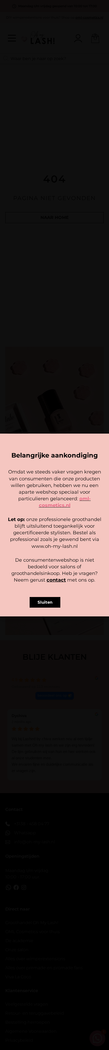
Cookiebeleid (39, 558)
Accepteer (54, 533)
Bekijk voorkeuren (55, 548)
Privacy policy (66, 558)
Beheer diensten (53, 524)
